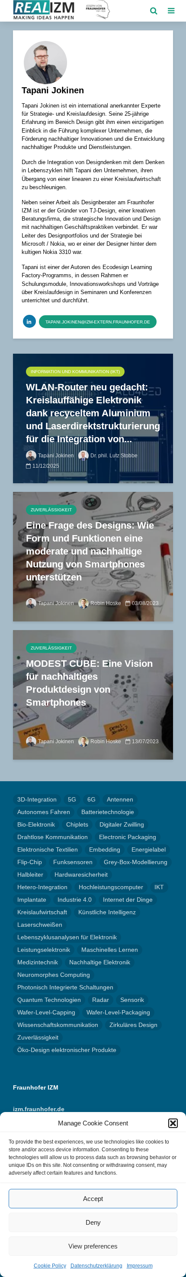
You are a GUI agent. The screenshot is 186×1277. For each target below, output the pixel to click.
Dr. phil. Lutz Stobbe (114, 456)
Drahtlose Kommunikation (52, 836)
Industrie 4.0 (75, 899)
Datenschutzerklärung (96, 1266)
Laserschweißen (39, 924)
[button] (173, 1123)
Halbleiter (30, 874)
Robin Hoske (105, 603)
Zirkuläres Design (133, 1024)
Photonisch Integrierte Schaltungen (65, 987)
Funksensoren (73, 862)
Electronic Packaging (127, 836)
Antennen (120, 799)
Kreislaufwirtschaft (42, 912)
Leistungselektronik (43, 949)
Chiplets (77, 824)
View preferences (93, 1246)
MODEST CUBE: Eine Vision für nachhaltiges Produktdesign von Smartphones (89, 683)
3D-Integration (37, 799)
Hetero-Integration (42, 887)
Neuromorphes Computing (53, 974)
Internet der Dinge (128, 899)
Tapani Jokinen (56, 456)
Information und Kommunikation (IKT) (75, 371)
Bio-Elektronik (36, 824)
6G (91, 799)
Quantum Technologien (49, 999)
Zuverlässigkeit (51, 509)
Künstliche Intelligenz (107, 912)
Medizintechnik (37, 962)
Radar (100, 999)
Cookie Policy (50, 1266)
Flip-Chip (29, 862)
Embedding (104, 849)
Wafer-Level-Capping (46, 1012)
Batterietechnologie (107, 811)
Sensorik (132, 999)
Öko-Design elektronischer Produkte (66, 1049)
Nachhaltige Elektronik (99, 962)
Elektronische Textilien (47, 849)
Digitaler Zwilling (121, 824)
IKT (159, 887)
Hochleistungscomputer (111, 887)
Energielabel (148, 849)
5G (72, 799)
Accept (93, 1198)
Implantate (31, 899)
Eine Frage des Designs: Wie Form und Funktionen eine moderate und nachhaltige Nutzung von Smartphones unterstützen (90, 551)
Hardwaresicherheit (81, 874)
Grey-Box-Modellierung (135, 862)
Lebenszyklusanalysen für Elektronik (67, 937)
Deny (93, 1222)
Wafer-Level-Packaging (118, 1012)
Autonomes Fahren (43, 811)
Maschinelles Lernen (109, 949)
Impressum (140, 1266)
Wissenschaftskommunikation (57, 1024)
